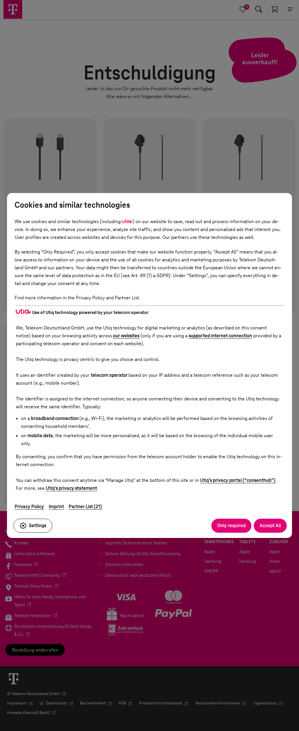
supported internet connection (220, 336)
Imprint (56, 506)
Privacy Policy (29, 506)
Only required (231, 525)
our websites (126, 336)
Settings (37, 525)
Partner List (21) (85, 506)
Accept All (270, 525)
